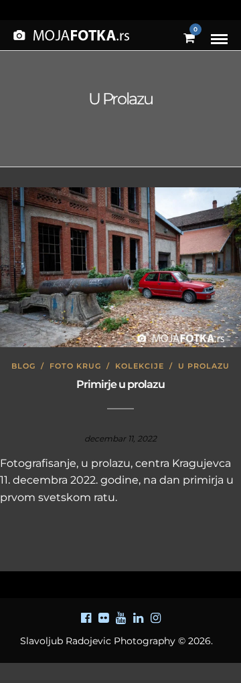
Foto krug (75, 366)
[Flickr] (103, 618)
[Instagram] (155, 618)
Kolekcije (139, 366)
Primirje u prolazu (120, 384)
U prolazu (204, 366)
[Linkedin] (138, 618)
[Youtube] (120, 618)
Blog (23, 366)
